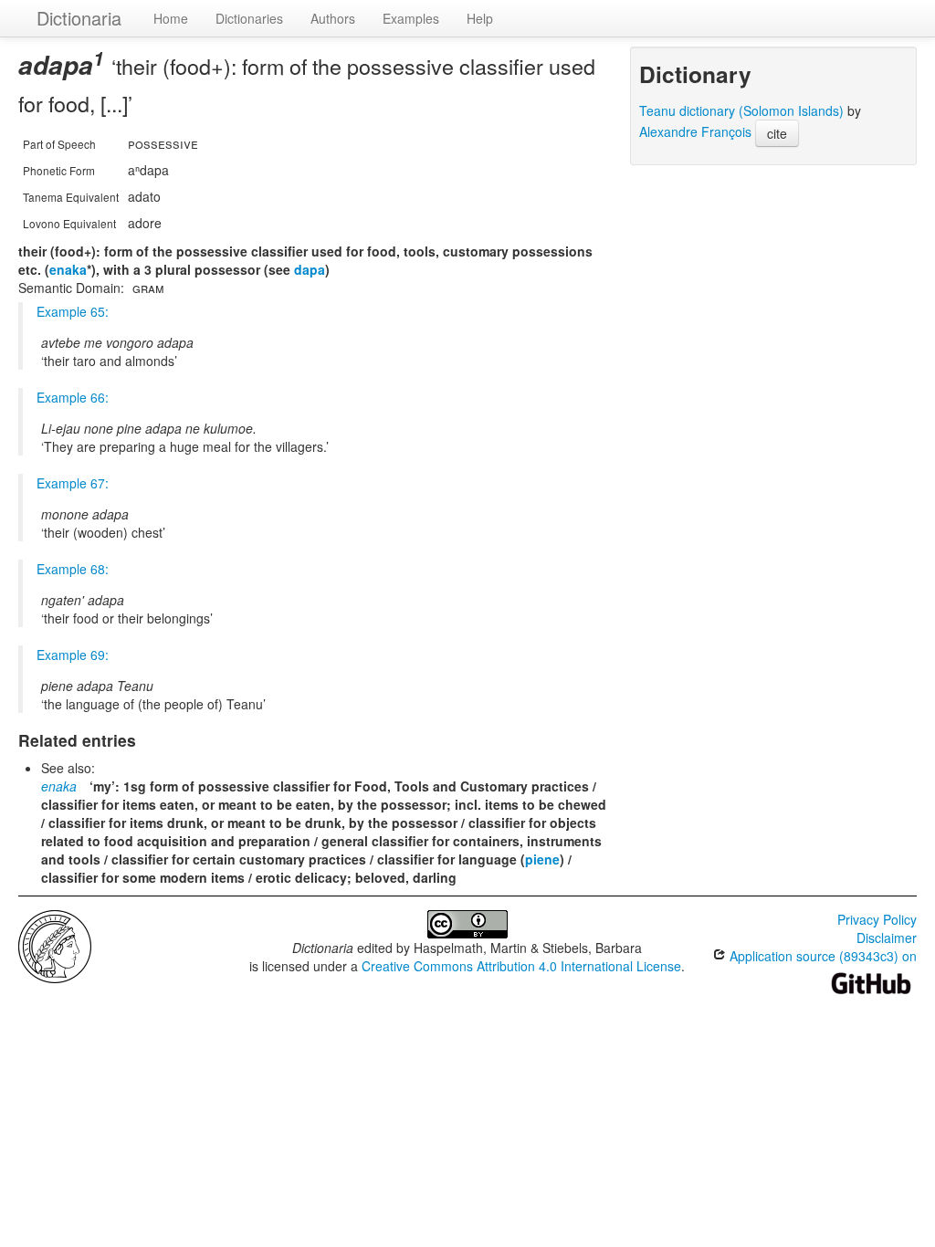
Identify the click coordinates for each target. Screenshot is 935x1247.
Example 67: (73, 483)
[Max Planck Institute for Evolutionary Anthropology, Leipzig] (54, 945)
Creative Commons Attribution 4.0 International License (521, 966)
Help (480, 18)
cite (777, 133)
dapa (309, 269)
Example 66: (73, 397)
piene (542, 859)
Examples (411, 18)
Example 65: (73, 311)
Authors (332, 18)
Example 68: (73, 569)
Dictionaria (79, 18)
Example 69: (73, 654)
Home (170, 18)
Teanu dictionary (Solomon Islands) (741, 110)
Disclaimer (886, 937)
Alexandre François (695, 131)
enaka (68, 269)
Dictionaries (249, 18)
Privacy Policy (877, 919)
